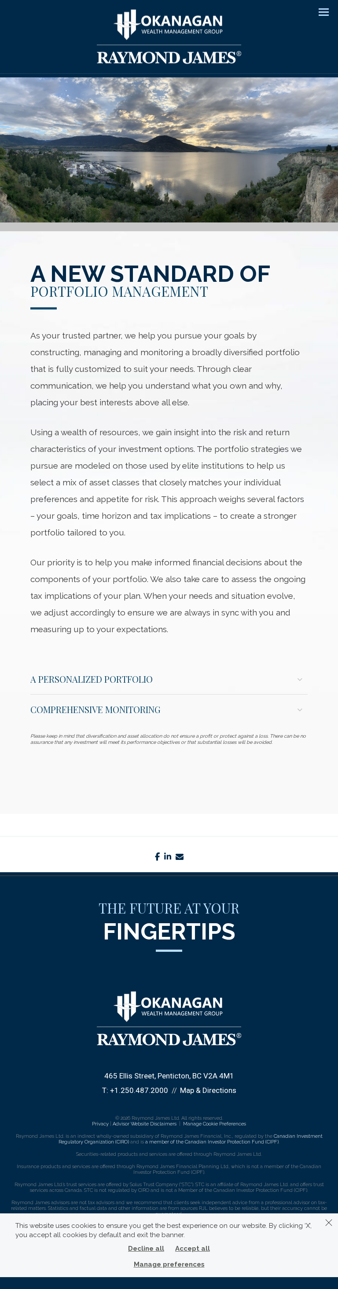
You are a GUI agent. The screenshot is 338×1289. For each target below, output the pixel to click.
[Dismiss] (329, 1222)
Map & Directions (208, 1090)
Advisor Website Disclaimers (144, 1124)
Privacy (100, 1124)
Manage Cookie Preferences (214, 1124)
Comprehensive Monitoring (95, 709)
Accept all (192, 1249)
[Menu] (318, 11)
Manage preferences (169, 1264)
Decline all (146, 1249)
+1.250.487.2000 (139, 1090)
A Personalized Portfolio (91, 679)
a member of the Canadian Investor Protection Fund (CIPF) (212, 1142)
